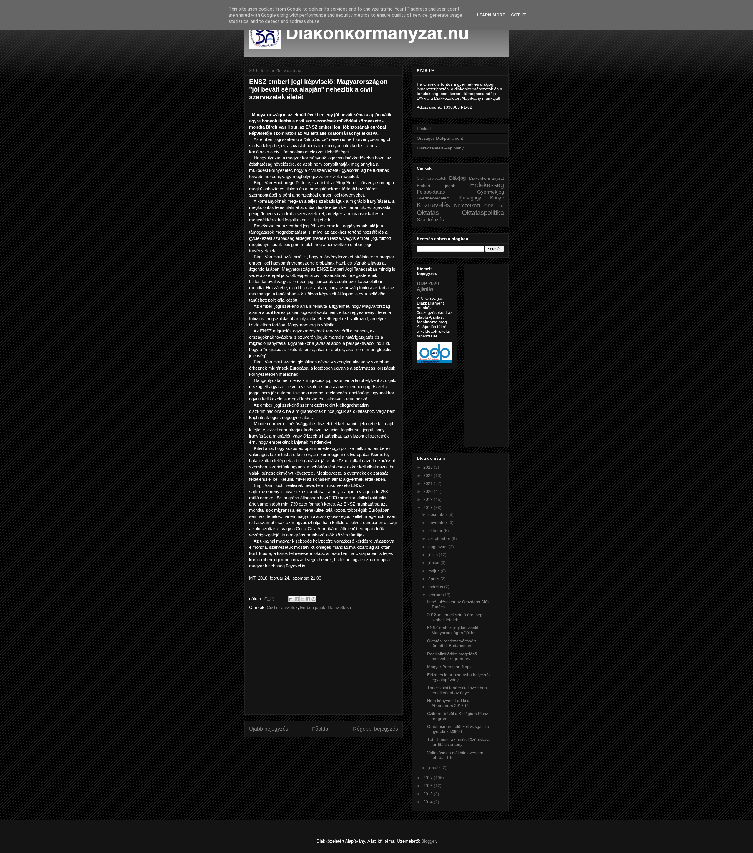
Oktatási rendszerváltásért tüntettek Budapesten (451, 643)
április (434, 578)
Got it (518, 15)
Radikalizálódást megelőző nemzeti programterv (452, 656)
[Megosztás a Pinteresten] (313, 599)
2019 (428, 499)
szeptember (440, 538)
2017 (428, 777)
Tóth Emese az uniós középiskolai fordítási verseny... (458, 742)
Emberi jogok (312, 607)
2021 (428, 483)
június (434, 562)
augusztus (438, 546)
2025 (428, 467)
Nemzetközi (339, 607)
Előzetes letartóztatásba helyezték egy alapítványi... (459, 677)
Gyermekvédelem (433, 198)
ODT (500, 206)
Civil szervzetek (282, 607)
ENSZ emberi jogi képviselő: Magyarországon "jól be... (453, 630)
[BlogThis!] (297, 599)
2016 (428, 785)
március (436, 586)
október (436, 530)
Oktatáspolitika (483, 212)
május (434, 570)
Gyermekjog (490, 192)
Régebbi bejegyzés (375, 729)
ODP (488, 205)
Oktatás (428, 212)
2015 (428, 794)
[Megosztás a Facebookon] (308, 599)
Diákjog (457, 178)
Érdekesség (487, 185)
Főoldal (320, 729)
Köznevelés (433, 205)
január (434, 767)
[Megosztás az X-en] (302, 599)
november (438, 522)
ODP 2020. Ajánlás (428, 286)
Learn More (491, 15)
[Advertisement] (323, 669)
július (433, 554)
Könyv (497, 198)
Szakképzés (430, 219)
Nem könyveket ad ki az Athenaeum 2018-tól (449, 703)
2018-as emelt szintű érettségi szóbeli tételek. (455, 617)
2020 (428, 491)
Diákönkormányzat (486, 178)
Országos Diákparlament (440, 138)
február (435, 594)
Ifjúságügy (470, 198)
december (438, 514)
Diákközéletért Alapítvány (440, 148)
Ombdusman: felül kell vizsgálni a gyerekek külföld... (458, 729)
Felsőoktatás (431, 192)
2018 (428, 507)
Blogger (428, 841)
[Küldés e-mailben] (291, 599)
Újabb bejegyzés (268, 729)
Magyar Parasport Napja (450, 666)
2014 (428, 801)
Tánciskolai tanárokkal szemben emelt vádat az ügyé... (457, 690)
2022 (428, 475)
